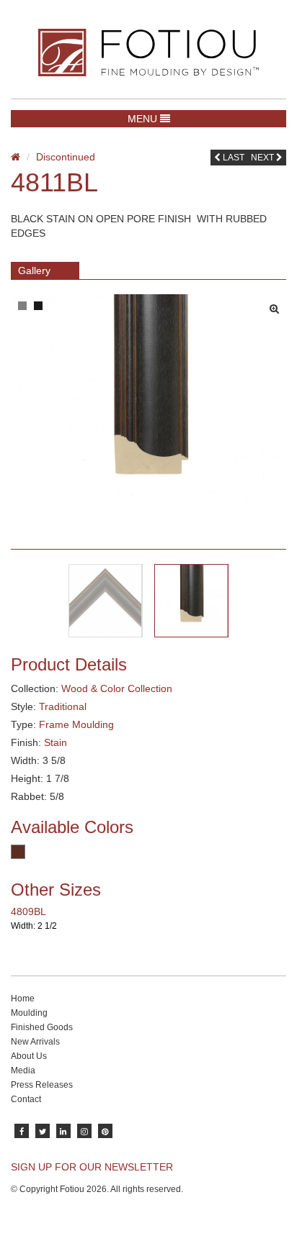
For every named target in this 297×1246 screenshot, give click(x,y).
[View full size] (278, 305)
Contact (26, 1099)
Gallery (34, 270)
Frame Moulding (76, 724)
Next (263, 158)
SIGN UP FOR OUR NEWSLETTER (92, 1167)
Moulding (29, 1013)
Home (23, 998)
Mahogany (18, 852)
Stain (55, 742)
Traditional (63, 706)
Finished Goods (42, 1027)
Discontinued (65, 157)
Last (232, 158)
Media (23, 1070)
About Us (29, 1056)
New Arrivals (35, 1042)
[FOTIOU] (148, 52)
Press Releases (42, 1085)
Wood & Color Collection (116, 688)
